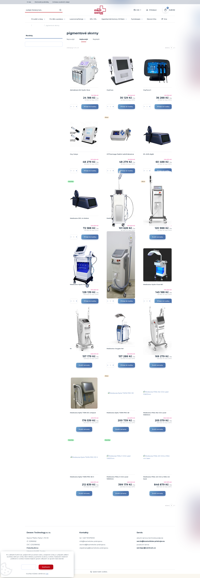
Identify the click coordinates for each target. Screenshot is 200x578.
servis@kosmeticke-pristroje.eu (151, 541)
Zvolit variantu (157, 237)
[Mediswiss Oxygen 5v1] (121, 198)
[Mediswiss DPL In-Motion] (84, 198)
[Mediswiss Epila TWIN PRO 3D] (121, 393)
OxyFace (110, 90)
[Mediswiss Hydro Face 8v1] (157, 264)
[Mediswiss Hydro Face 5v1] (84, 264)
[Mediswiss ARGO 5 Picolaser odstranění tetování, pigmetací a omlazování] (157, 198)
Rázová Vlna (151, 19)
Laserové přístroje (76, 19)
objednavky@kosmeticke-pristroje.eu (93, 548)
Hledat (60, 10)
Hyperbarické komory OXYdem (113, 19)
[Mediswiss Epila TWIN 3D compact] (84, 393)
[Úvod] (100, 10)
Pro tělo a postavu (56, 19)
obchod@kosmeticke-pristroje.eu (92, 545)
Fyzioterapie (135, 19)
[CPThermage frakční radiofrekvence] (121, 134)
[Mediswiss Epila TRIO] (157, 328)
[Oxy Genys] (84, 134)
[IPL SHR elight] (157, 134)
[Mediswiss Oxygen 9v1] (121, 328)
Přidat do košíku (90, 106)
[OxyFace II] (157, 70)
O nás (29, 2)
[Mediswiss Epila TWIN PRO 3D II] (84, 457)
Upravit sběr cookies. (100, 572)
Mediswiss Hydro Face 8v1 (153, 284)
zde (47, 573)
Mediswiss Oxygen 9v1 (115, 348)
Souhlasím (46, 567)
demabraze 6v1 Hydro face (80, 90)
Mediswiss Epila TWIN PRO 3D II (82, 477)
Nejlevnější (83, 39)
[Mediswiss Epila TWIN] (84, 328)
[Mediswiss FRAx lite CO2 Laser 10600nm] (157, 393)
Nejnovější (70, 39)
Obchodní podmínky (42, 2)
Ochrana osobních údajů (60, 2)
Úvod (28, 25)
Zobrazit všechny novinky (42, 44)
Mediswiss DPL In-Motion (79, 218)
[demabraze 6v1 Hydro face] (84, 70)
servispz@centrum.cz (146, 548)
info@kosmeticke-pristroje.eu (90, 541)
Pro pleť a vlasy (37, 19)
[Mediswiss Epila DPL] (121, 264)
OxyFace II (147, 90)
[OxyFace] (121, 70)
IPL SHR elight (148, 154)
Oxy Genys (74, 154)
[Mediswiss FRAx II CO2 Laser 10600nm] (121, 457)
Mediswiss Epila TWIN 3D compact (83, 412)
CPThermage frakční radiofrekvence (120, 154)
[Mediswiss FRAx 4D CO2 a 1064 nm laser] (157, 457)
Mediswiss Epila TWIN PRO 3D (118, 412)
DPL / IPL (93, 19)
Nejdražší (96, 39)
